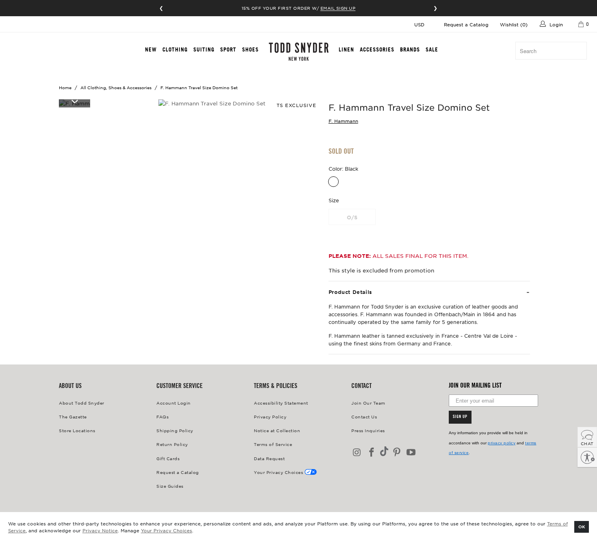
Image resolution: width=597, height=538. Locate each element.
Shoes (250, 49)
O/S (352, 217)
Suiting (203, 49)
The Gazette (73, 416)
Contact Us (364, 416)
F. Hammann (343, 121)
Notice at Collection (277, 430)
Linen (346, 49)
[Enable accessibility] (587, 457)
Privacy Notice (100, 530)
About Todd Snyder (81, 402)
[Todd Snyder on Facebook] (372, 453)
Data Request (269, 458)
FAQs (162, 416)
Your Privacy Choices (166, 530)
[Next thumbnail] (74, 100)
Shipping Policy (174, 430)
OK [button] (581, 526)
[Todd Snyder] (299, 51)
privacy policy (501, 443)
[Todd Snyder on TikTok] (384, 451)
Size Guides (170, 486)
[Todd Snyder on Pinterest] (397, 453)
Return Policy (172, 444)
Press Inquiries (368, 430)
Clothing (175, 49)
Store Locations (77, 430)
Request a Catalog (466, 24)
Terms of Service (273, 444)
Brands (410, 49)
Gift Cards (168, 458)
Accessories (377, 49)
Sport (228, 49)
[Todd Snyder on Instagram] (357, 453)
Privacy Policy (270, 416)
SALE (432, 49)
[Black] (333, 181)
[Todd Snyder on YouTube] (411, 453)
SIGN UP (460, 417)
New (151, 49)
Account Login (173, 402)
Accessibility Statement (281, 402)
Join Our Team (368, 402)
